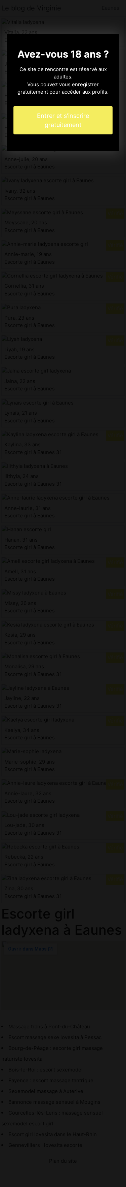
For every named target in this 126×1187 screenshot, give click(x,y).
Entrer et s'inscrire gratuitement (63, 120)
